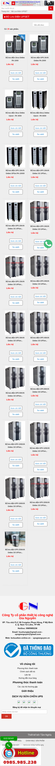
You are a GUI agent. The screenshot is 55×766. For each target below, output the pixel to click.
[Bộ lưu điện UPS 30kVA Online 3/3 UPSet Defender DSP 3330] (15, 323)
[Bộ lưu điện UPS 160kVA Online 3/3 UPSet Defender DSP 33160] (15, 488)
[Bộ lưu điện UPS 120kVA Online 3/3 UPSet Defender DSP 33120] (40, 433)
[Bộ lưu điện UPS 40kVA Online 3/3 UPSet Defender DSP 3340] (40, 323)
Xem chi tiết (16, 73)
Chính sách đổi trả (27, 672)
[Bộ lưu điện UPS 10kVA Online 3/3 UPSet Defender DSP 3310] (40, 211)
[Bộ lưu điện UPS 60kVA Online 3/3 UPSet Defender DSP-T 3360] (15, 378)
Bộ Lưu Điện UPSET (19, 11)
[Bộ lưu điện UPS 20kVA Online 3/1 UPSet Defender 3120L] (15, 211)
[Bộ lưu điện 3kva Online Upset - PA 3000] (15, 100)
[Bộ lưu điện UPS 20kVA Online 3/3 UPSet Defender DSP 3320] (40, 266)
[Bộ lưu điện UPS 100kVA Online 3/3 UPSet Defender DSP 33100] (15, 431)
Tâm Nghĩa (45, 735)
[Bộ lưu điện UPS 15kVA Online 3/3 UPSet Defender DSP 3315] (15, 267)
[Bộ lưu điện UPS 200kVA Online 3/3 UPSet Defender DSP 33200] (40, 488)
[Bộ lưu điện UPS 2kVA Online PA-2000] (40, 44)
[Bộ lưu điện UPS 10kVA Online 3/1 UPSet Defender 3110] (40, 156)
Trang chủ (5, 11)
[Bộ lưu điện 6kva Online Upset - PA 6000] (40, 100)
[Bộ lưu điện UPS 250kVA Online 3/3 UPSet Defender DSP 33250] (15, 539)
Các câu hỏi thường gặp (28, 687)
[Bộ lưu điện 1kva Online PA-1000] (15, 44)
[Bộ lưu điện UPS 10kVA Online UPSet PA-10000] (15, 156)
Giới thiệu (18, 741)
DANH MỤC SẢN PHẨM (35, 741)
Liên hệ (27, 675)
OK (6, 716)
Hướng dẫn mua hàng (28, 678)
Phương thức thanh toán (27, 668)
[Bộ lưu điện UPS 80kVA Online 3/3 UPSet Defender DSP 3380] (40, 376)
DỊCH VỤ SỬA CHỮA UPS (33, 745)
